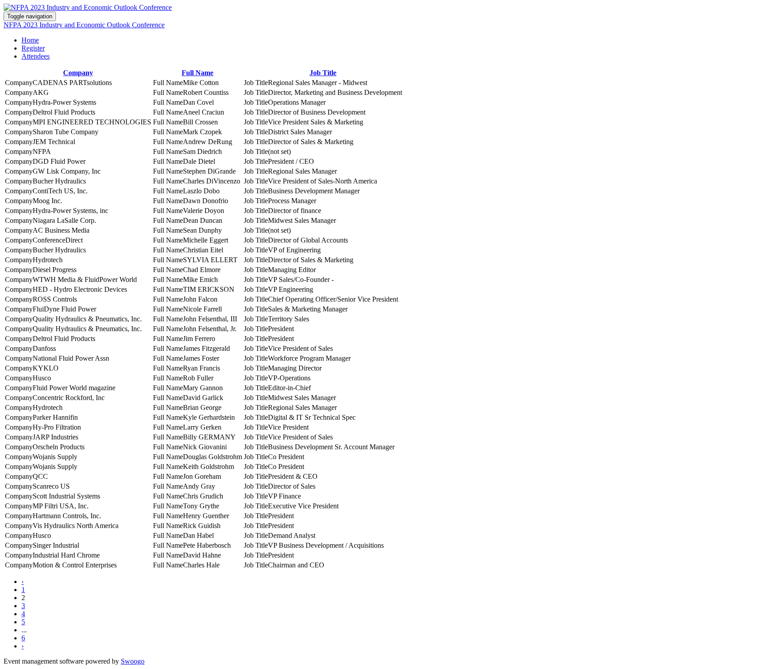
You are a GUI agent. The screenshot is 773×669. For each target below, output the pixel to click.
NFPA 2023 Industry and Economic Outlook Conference (84, 25)
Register (33, 48)
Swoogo (132, 661)
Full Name (197, 73)
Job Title (323, 73)
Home (30, 40)
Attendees (35, 56)
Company (78, 73)
